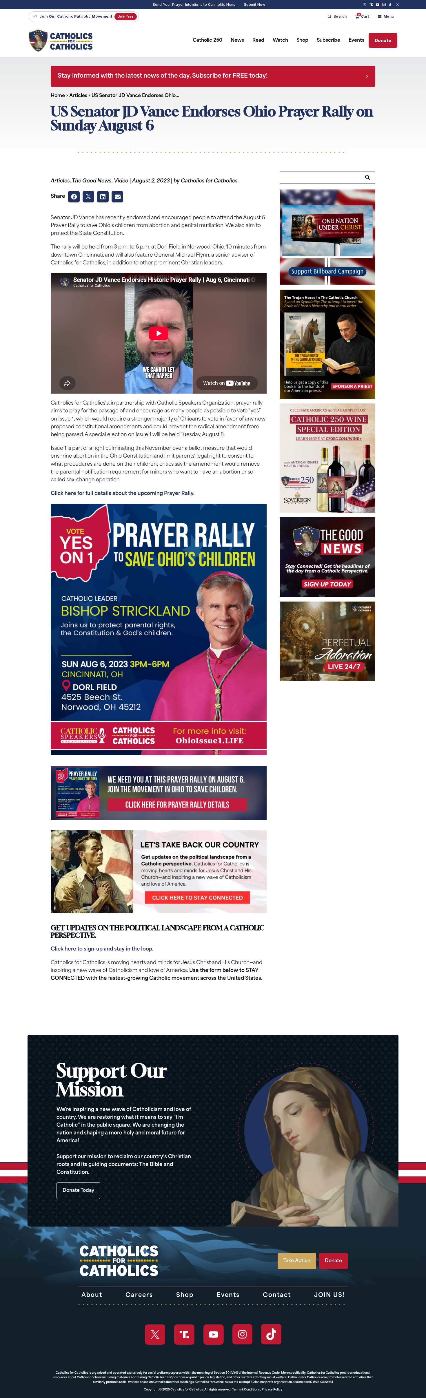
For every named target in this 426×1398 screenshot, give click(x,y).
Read (258, 40)
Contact (277, 1295)
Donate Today (78, 1190)
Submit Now (254, 4)
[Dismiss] (397, 4)
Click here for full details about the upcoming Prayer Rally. (122, 493)
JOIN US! (329, 1295)
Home (58, 96)
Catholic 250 (207, 40)
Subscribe (328, 40)
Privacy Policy (272, 1389)
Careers (139, 1295)
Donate (383, 40)
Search (370, 181)
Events (356, 40)
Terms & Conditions (246, 1389)
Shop (302, 40)
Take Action (296, 1261)
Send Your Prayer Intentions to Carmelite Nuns (194, 4)
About (91, 1295)
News (237, 40)
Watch (280, 40)
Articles (78, 96)
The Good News (92, 181)
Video (121, 181)
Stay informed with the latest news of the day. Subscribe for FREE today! (163, 76)
